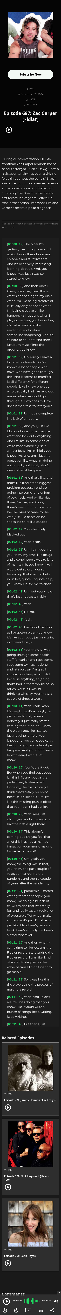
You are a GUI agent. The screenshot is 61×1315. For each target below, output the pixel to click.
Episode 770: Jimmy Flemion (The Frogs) (29, 1100)
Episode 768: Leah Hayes (20, 1256)
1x (28, 1310)
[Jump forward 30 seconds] (16, 1310)
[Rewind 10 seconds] (5, 1310)
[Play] (6, 1301)
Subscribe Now (31, 74)
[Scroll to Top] (54, 1285)
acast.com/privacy (37, 223)
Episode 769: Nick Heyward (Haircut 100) (27, 1177)
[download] (41, 1310)
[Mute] (56, 1301)
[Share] (52, 1309)
